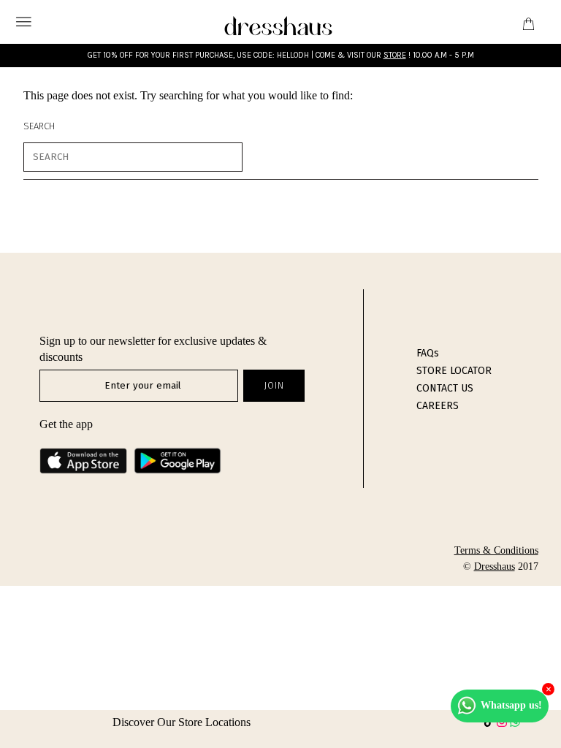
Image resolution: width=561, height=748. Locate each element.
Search (39, 126)
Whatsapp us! (511, 705)
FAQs (427, 353)
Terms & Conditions (496, 550)
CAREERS (437, 406)
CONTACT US (444, 388)
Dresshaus (494, 566)
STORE (394, 55)
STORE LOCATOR (454, 371)
